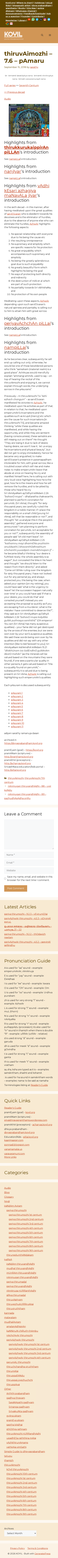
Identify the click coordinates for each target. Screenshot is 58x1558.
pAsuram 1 (17, 693)
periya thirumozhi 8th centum (26, 1246)
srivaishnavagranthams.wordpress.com (25, 1120)
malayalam (10, 1317)
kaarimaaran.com (13, 1140)
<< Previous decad (14, 92)
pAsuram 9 (17, 720)
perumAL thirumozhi (18, 1362)
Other (7, 1389)
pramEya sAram (15, 1420)
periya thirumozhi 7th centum (26, 1241)
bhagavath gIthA (21, 5)
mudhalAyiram (12, 1322)
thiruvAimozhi (16, 778)
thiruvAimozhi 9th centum (21, 1514)
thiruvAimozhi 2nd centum (21, 1483)
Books (22, 8)
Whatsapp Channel (26, 11)
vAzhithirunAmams (17, 1442)
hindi (7, 1201)
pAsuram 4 (17, 703)
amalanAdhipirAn (16, 1326)
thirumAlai (12, 1371)
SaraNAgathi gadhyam (21, 1402)
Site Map (31, 8)
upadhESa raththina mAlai (21, 1438)
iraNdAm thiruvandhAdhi (20, 1264)
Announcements (14, 13)
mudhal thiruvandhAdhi (20, 1268)
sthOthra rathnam (16, 1429)
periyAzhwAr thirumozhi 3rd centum (30, 1353)
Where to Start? (25, 3)
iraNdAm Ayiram (13, 1206)
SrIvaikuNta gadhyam (21, 1411)
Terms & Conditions (37, 1548)
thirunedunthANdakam (20, 1255)
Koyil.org (10, 3)
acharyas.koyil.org (42, 1124)
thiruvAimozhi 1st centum (20, 1478)
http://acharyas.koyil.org (17, 763)
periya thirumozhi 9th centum (26, 1250)
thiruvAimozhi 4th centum (21, 1491)
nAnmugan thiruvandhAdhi (22, 1277)
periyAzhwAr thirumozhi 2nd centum (30, 1349)
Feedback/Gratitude (34, 13)
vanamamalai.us (13, 1149)
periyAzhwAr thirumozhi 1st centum (29, 1344)
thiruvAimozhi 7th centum (21, 1505)
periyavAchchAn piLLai (27, 323)
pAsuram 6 (17, 710)
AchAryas (40, 3)
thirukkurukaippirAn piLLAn (26, 150)
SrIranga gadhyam (19, 1407)
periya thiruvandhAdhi (19, 1286)
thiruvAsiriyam (14, 1299)
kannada (9, 1313)
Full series (9, 85)
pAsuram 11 (17, 726)
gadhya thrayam (15, 1398)
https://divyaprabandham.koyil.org (23, 743)
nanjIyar (12, 171)
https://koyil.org (34, 750)
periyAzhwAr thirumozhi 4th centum (30, 1357)
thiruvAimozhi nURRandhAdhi (23, 1433)
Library (22, 20)
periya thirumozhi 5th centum (26, 1232)
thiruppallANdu (15, 1375)
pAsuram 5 (17, 706)
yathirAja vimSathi (16, 1447)
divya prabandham (41, 5)
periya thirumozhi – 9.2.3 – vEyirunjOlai (25, 914)
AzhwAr (34, 224)
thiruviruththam (15, 1308)
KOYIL (13, 34)
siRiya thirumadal (16, 1295)
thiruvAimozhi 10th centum (21, 1474)
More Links (10, 1157)
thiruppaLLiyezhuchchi (19, 1380)
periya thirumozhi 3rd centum (26, 1223)
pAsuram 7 (17, 713)
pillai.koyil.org (30, 1137)
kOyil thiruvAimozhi (17, 1469)
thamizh (9, 1460)
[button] (42, 35)
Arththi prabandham (18, 1393)
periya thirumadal (16, 1282)
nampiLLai (14, 159)
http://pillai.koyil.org (15, 770)
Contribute (37, 16)
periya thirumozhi (16, 1210)
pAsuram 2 (17, 696)
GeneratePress (42, 1553)
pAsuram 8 (17, 716)
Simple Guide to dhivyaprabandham (24, 1451)
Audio (7, 99)
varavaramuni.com (14, 1153)
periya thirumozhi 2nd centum (26, 1219)
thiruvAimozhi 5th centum (21, 1496)
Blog (7, 1192)
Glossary (9, 1197)
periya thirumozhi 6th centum (26, 1237)
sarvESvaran (14, 214)
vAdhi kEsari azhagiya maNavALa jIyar (26, 190)
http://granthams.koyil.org (18, 756)
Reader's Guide (39, 1085)
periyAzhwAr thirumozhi (20, 1340)
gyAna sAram (13, 1416)
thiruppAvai (13, 1384)
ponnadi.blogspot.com (16, 1144)
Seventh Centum (29, 85)
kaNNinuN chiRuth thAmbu (22, 1331)
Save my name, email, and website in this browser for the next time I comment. (29, 878)
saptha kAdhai (14, 1424)
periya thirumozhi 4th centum (26, 1228)
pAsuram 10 (17, 723)
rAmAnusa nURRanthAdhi (21, 1290)
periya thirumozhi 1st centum (25, 1215)
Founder (25, 16)
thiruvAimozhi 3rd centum (21, 1487)
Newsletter (11, 20)
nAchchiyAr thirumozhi (19, 1335)
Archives (9, 1528)
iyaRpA (8, 1259)
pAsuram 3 (17, 699)
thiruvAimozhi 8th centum (21, 1509)
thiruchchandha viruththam (22, 1366)
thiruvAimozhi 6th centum (21, 1500)
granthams (11, 8)
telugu (8, 1456)
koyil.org (30, 1112)
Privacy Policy (17, 1548)
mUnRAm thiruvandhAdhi (21, 1273)
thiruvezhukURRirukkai (20, 1304)
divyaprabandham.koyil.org (19, 1132)
